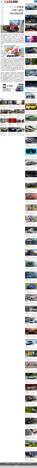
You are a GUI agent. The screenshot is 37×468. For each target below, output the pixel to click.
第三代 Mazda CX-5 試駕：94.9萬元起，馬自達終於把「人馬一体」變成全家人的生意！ (30, 416)
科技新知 (2, 18)
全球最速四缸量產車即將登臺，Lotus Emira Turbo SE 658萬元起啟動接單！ (31, 202)
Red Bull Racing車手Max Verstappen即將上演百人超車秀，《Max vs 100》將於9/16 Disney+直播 (30, 248)
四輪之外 (2, 20)
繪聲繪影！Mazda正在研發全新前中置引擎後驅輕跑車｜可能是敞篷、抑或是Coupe (30, 56)
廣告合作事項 (13, 463)
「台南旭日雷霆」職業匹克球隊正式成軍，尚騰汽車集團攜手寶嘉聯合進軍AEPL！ (30, 315)
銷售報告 (2, 24)
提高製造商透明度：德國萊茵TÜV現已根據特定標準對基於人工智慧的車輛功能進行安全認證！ (30, 79)
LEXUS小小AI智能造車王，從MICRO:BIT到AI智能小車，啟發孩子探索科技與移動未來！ (30, 225)
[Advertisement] (12, 96)
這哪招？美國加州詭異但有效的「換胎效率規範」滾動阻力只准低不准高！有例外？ (30, 427)
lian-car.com (17, 464)
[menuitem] (2, 1)
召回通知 (2, 16)
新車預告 (2, 7)
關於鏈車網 (7, 463)
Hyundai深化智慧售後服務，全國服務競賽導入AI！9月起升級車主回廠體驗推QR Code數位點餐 (31, 303)
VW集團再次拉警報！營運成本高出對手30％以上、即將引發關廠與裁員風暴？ (31, 326)
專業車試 (2, 9)
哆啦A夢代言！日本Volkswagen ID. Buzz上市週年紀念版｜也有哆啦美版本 (31, 348)
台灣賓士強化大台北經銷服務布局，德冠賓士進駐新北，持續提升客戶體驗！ (30, 135)
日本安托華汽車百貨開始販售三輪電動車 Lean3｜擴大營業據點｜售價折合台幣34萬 (30, 236)
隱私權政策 (24, 463)
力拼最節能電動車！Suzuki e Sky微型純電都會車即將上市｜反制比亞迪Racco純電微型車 (31, 292)
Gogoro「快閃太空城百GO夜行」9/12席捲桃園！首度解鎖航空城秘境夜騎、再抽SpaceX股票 (31, 157)
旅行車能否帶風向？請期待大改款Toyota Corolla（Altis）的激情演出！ (30, 337)
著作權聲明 (19, 463)
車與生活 (2, 15)
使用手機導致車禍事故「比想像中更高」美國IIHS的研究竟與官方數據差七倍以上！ (30, 45)
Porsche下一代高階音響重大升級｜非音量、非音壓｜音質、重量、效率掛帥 (31, 270)
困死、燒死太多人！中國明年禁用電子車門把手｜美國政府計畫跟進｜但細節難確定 (30, 438)
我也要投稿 (30, 463)
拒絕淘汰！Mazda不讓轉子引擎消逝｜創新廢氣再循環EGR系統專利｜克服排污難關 (30, 101)
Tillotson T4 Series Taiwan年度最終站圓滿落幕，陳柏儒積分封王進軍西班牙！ (30, 371)
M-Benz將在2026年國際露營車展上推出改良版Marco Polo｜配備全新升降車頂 (31, 259)
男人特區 (2, 22)
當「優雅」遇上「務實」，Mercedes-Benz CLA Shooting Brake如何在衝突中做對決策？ (30, 68)
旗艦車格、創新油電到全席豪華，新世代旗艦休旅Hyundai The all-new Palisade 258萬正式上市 (31, 461)
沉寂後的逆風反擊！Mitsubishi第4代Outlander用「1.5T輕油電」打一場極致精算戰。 (31, 281)
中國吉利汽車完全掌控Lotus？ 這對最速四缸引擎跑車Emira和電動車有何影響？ (31, 124)
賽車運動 (2, 11)
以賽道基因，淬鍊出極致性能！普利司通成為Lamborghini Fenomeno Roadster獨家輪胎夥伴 (30, 169)
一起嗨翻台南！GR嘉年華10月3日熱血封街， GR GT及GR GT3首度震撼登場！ (30, 146)
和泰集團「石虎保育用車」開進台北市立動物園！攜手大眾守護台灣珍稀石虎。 (30, 382)
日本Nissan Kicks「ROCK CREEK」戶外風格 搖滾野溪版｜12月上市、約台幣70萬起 (30, 405)
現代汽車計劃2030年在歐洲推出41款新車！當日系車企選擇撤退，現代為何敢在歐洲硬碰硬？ (30, 90)
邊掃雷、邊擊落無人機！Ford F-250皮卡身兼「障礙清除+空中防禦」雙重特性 (30, 191)
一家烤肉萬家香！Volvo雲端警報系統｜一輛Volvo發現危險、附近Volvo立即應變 (31, 180)
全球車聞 (2, 3)
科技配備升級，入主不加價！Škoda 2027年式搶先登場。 (30, 393)
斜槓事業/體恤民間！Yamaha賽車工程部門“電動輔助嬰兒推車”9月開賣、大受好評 (30, 360)
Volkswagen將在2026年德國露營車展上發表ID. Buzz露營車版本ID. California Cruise (31, 113)
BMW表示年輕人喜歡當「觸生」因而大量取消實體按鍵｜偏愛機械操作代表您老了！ (30, 34)
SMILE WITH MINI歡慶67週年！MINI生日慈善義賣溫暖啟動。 (30, 213)
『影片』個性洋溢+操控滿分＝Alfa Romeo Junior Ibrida (30, 12)
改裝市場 (2, 13)
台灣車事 (2, 5)
